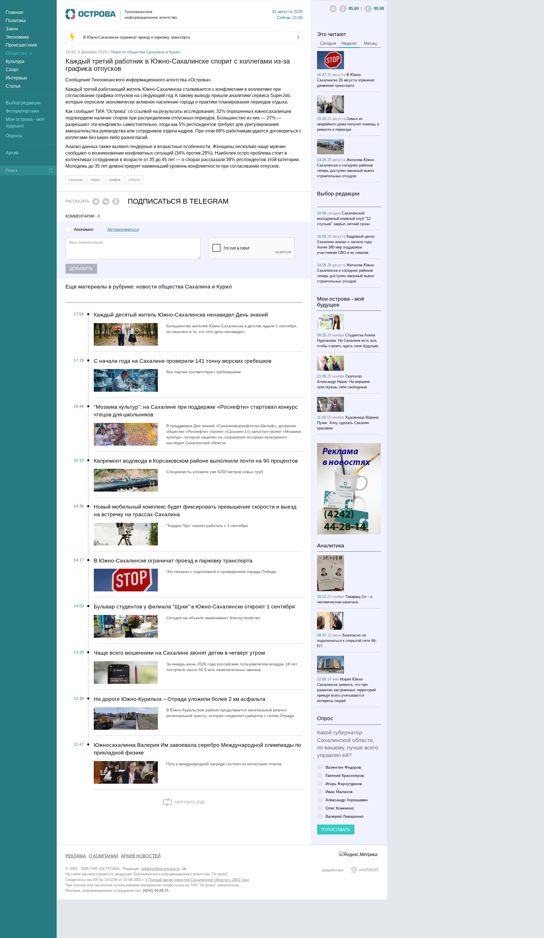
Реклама (75, 856)
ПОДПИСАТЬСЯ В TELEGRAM (178, 201)
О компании (103, 856)
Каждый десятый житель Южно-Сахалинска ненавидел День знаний (181, 315)
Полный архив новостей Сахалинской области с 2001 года (198, 880)
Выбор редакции (23, 102)
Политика (16, 20)
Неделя (348, 43)
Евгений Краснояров (345, 775)
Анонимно (83, 229)
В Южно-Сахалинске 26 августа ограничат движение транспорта (346, 80)
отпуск (134, 180)
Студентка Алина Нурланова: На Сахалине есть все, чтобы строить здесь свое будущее (347, 340)
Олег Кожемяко (340, 808)
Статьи (13, 86)
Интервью (16, 77)
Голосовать (335, 829)
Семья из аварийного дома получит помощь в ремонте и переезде (348, 124)
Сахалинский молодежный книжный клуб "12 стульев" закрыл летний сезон (344, 218)
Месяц (370, 43)
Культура (15, 61)
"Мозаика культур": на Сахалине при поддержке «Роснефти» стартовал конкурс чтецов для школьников (196, 411)
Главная (14, 12)
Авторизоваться (123, 229)
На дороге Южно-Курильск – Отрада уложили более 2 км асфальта (179, 699)
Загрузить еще (189, 802)
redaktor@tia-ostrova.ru (160, 869)
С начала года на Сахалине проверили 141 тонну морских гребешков (182, 361)
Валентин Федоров (343, 767)
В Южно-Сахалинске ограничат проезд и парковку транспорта (136, 37)
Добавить (81, 268)
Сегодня (328, 43)
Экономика (17, 37)
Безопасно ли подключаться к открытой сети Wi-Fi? (347, 640)
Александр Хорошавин (347, 800)
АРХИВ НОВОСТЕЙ (141, 856)
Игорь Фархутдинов (344, 783)
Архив (12, 152)
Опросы (14, 135)
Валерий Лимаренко (345, 816)
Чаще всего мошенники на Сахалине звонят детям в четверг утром (179, 653)
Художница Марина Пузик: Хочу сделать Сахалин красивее (348, 422)
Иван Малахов (339, 791)
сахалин (76, 180)
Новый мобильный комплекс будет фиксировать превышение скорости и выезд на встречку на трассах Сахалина (195, 510)
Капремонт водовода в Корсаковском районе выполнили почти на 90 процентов (196, 461)
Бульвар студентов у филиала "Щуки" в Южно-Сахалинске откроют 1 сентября (194, 607)
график (115, 180)
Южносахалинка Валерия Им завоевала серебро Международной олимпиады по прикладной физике (197, 749)
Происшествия (21, 45)
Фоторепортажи (22, 111)
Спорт (12, 69)
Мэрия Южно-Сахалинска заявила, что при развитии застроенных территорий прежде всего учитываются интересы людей (346, 690)
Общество (16, 53)
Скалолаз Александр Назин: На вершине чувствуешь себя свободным (343, 381)
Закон (12, 28)
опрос (96, 180)
